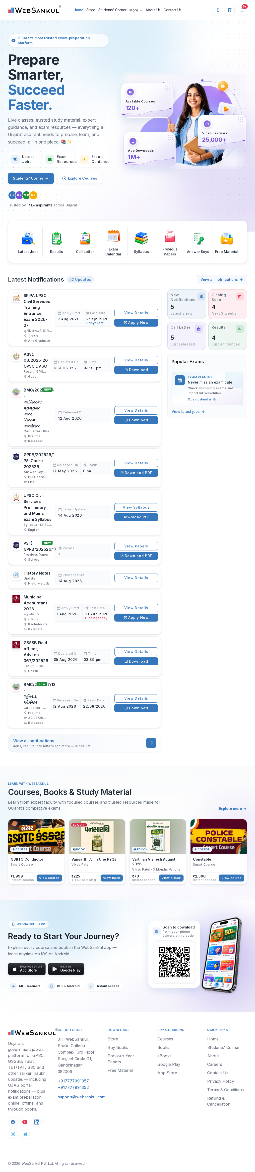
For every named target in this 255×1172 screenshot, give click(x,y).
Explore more (230, 808)
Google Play (168, 1064)
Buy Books (118, 1047)
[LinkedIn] (37, 1122)
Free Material (120, 1070)
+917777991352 (73, 1087)
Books (163, 1047)
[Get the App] (221, 955)
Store (113, 1038)
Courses (165, 1038)
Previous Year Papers (121, 1058)
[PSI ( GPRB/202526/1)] (84, 551)
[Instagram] (13, 1134)
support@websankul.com (82, 1096)
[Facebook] (13, 1122)
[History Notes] (84, 577)
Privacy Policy (220, 1081)
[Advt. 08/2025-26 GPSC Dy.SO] (84, 365)
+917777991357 (73, 1080)
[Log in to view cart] (230, 10)
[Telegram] (25, 1134)
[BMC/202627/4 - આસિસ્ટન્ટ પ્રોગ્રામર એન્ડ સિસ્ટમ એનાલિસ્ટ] (84, 415)
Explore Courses (82, 178)
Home (213, 1038)
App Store (167, 1072)
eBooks (164, 1055)
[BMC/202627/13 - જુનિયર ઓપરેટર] (84, 703)
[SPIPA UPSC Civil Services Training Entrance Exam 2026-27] (84, 318)
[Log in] (217, 10)
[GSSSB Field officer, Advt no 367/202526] (84, 656)
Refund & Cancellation (218, 1101)
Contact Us (217, 1072)
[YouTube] (25, 1122)
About (213, 1055)
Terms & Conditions (225, 1089)
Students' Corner (28, 178)
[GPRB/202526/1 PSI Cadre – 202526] (84, 468)
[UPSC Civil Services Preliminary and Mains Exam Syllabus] (84, 512)
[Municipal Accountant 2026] (84, 612)
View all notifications (219, 279)
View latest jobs (186, 411)
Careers (214, 1064)
